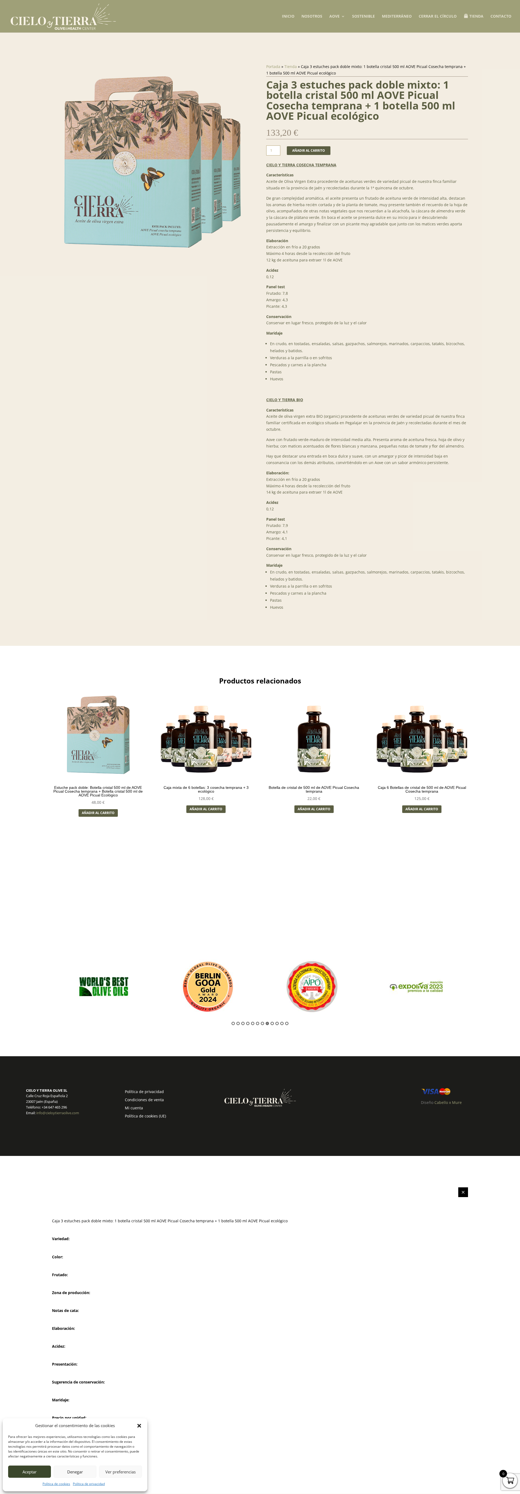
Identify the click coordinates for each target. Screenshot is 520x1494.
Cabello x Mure (448, 1102)
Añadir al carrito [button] (98, 813)
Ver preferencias (120, 1471)
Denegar (75, 1471)
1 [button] (233, 1023)
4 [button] (247, 1023)
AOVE (334, 16)
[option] (104, 987)
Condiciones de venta (144, 1100)
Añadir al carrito (308, 150)
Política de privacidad (89, 1484)
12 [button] (286, 1023)
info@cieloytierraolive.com (57, 1112)
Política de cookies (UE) (145, 1116)
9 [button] (272, 1023)
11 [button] (282, 1023)
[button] (139, 1425)
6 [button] (257, 1023)
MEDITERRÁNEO (397, 16)
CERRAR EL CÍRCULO (438, 16)
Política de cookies (56, 1484)
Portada (273, 66)
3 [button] (243, 1023)
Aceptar (29, 1471)
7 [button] (262, 1023)
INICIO (288, 16)
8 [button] (267, 1023)
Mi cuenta (134, 1108)
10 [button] (277, 1023)
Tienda (290, 66)
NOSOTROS (311, 16)
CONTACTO (500, 16)
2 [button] (238, 1023)
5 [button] (252, 1023)
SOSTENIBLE (363, 16)
